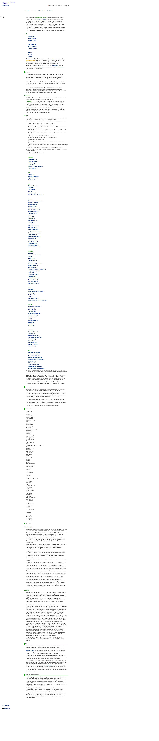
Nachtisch (61, 67)
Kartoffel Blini (31, 216)
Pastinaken (31, 218)
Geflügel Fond (32, 309)
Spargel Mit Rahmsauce (34, 232)
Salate (30, 54)
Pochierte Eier (32, 193)
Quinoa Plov (31, 340)
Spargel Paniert (32, 234)
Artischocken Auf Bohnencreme (35, 200)
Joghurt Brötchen (33, 178)
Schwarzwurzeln (32, 227)
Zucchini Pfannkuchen (34, 247)
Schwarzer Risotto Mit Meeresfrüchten (37, 300)
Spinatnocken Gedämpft (34, 236)
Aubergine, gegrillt (33, 202)
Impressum (7, 705)
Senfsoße (30, 324)
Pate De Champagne (33, 278)
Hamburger (31, 258)
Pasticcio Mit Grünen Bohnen (35, 166)
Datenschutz (7, 708)
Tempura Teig (32, 346)
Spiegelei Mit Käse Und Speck (35, 194)
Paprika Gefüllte (32, 276)
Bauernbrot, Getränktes (33, 176)
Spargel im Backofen (33, 229)
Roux (30, 318)
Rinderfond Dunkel (33, 315)
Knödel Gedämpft (33, 265)
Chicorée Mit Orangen (34, 208)
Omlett (30, 191)
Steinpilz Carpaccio (32, 239)
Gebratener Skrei (32, 362)
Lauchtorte (31, 164)
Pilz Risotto (31, 294)
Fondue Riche (31, 333)
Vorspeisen (31, 36)
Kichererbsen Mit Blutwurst (35, 263)
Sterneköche (50, 665)
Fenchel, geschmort (33, 211)
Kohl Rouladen (32, 267)
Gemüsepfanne (32, 213)
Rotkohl (30, 223)
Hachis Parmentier (33, 161)
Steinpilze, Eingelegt (33, 241)
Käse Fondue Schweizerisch (34, 337)
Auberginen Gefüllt (33, 204)
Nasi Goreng (31, 293)
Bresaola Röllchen (33, 331)
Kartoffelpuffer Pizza (33, 335)
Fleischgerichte (32, 46)
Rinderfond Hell (32, 316)
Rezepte (27, 10)
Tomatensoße (31, 325)
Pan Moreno (31, 179)
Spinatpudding (32, 238)
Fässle (48, 381)
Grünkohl (30, 215)
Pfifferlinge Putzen (33, 220)
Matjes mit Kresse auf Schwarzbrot (36, 368)
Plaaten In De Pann (33, 279)
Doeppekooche (32, 159)
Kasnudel (30, 262)
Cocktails (49, 10)
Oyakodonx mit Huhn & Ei (34, 352)
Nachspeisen (32, 40)
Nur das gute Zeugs (42, 19)
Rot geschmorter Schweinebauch (36, 359)
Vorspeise (55, 65)
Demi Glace (31, 308)
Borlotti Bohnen (32, 206)
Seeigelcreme (31, 322)
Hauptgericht (41, 67)
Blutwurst (31, 253)
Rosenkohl (31, 222)
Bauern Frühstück (33, 185)
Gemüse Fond (32, 311)
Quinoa (30, 296)
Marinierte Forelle (32, 361)
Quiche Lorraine (32, 168)
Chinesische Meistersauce (35, 306)
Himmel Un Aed (32, 260)
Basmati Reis (31, 289)
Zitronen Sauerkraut (33, 245)
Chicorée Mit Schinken (34, 209)
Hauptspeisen (32, 38)
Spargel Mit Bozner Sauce (34, 231)
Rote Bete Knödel (33, 281)
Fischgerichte (32, 44)
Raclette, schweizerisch (33, 344)
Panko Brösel (32, 339)
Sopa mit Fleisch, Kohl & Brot (35, 357)
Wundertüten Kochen (33, 283)
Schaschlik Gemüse (33, 225)
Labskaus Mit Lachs (33, 274)
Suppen (30, 56)
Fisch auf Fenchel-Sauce (34, 354)
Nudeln (30, 52)
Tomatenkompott (32, 243)
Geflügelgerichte (33, 48)
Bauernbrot (31, 174)
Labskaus (31, 272)
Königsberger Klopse (33, 270)
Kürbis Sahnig (32, 163)
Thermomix (42, 10)
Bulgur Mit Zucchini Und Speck (36, 291)
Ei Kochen (31, 187)
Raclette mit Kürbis (32, 342)
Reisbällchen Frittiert (33, 298)
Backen (34, 10)
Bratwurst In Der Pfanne (34, 254)
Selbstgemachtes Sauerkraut (35, 366)
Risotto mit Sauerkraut (33, 364)
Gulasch (30, 256)
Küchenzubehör (5, 5)
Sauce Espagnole (33, 320)
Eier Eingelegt (32, 189)
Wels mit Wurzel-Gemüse (34, 355)
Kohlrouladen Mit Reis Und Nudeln (37, 269)
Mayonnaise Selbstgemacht (34, 313)
